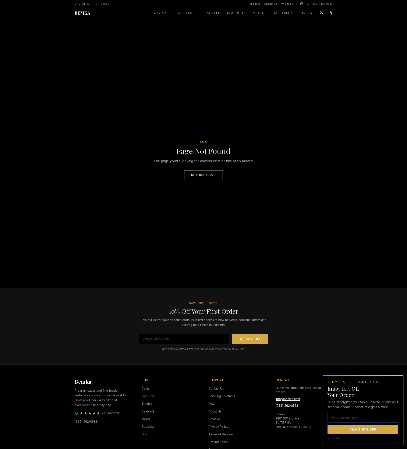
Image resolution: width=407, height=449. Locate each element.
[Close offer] (399, 380)
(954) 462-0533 (322, 3)
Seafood (235, 13)
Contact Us (270, 3)
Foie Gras (185, 13)
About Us (255, 3)
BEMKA (82, 13)
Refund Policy (218, 442)
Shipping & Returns (222, 396)
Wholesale (286, 3)
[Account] (321, 12)
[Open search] (308, 3)
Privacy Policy (218, 426)
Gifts (307, 13)
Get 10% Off (249, 339)
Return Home (203, 175)
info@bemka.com (288, 399)
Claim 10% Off (363, 429)
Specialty (283, 13)
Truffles (211, 13)
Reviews (214, 419)
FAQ (211, 403)
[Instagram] (301, 3)
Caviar (160, 13)
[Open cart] (329, 12)
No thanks (334, 438)
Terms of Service (221, 434)
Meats (258, 13)
